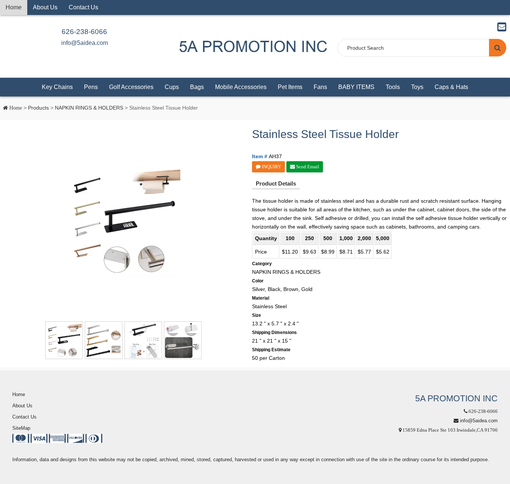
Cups (172, 87)
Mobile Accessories (241, 87)
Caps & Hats (451, 87)
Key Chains (57, 87)
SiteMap (21, 428)
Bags (197, 87)
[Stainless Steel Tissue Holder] (124, 220)
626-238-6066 (84, 32)
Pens (91, 87)
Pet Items (290, 87)
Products (38, 108)
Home (14, 7)
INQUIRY (271, 166)
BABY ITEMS (356, 87)
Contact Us (83, 7)
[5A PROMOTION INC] (253, 46)
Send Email (307, 166)
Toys (417, 87)
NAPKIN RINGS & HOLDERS (89, 108)
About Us (45, 7)
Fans (320, 87)
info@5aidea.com (84, 43)
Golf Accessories (131, 87)
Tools (393, 87)
